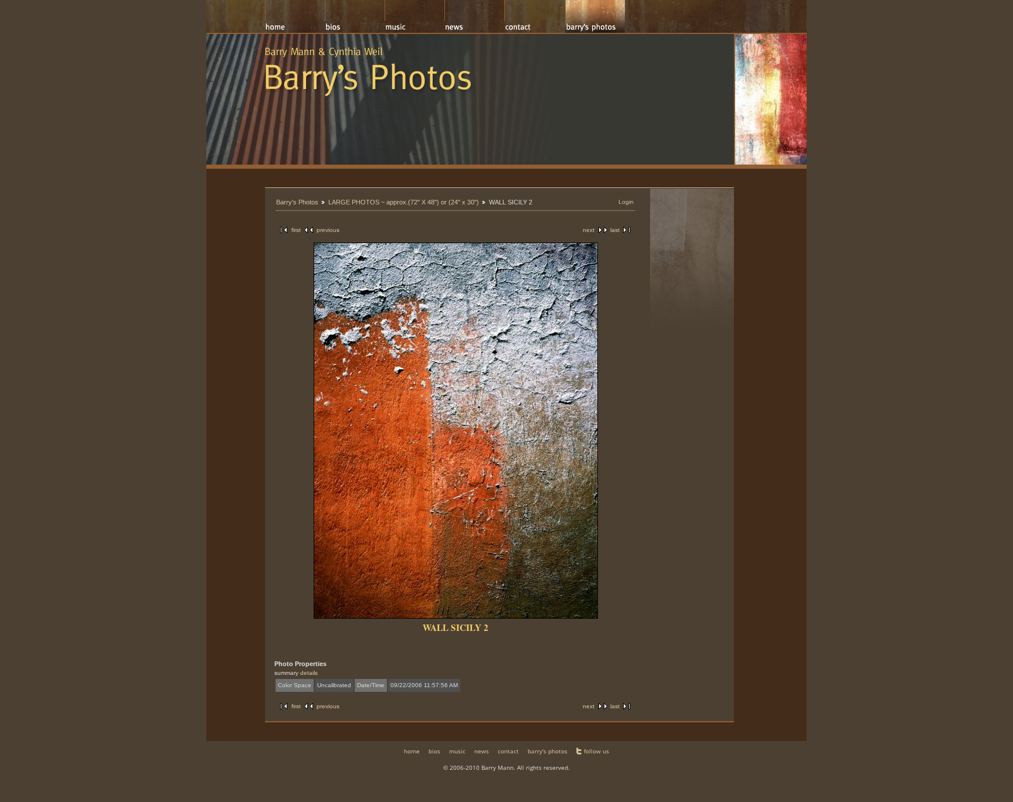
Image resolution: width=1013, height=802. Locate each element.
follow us (596, 751)
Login (626, 202)
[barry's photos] (595, 16)
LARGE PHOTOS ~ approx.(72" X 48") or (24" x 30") (403, 202)
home (412, 751)
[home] (295, 16)
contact (508, 751)
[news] (474, 16)
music (457, 751)
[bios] (355, 16)
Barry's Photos (297, 202)
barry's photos (547, 751)
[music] (414, 16)
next (588, 230)
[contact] (534, 16)
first (296, 230)
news (481, 751)
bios (434, 751)
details (309, 673)
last (615, 230)
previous (328, 230)
